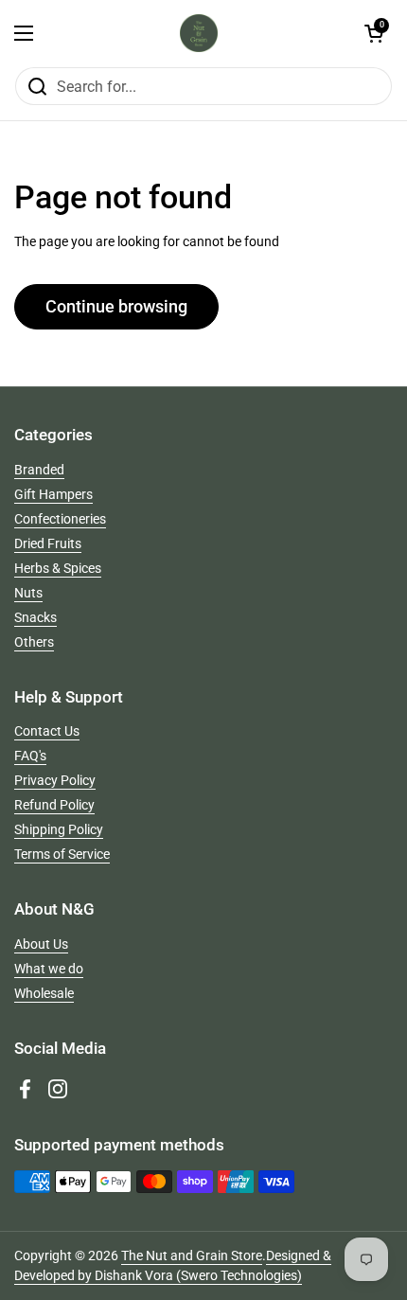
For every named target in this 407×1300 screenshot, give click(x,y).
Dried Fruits (47, 543)
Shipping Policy (58, 829)
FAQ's (30, 755)
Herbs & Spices (57, 568)
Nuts (28, 592)
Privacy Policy (55, 780)
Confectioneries (60, 518)
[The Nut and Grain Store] (198, 33)
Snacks (35, 617)
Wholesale (44, 993)
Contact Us (47, 731)
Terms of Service (62, 854)
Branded (39, 469)
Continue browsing (116, 306)
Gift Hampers (53, 494)
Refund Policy (54, 804)
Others (34, 642)
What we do (48, 968)
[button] (374, 33)
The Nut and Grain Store (191, 1255)
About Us (41, 944)
